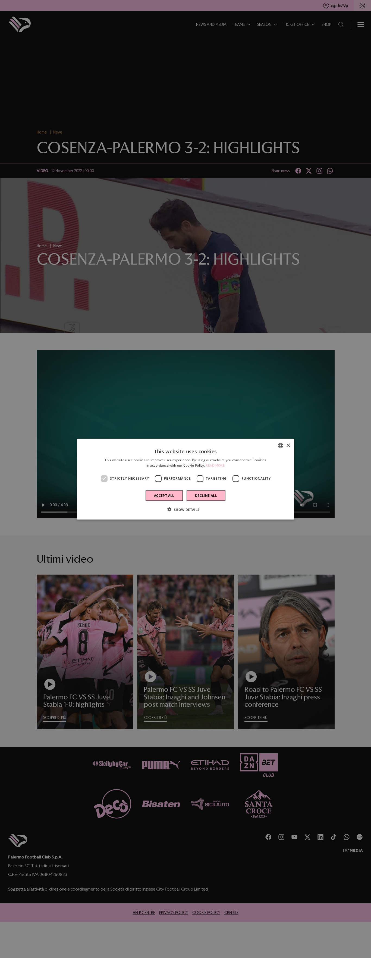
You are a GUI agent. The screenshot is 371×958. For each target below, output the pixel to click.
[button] (185, 509)
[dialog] (185, 479)
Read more (215, 465)
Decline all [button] (206, 495)
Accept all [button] (164, 495)
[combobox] (280, 445)
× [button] (288, 445)
